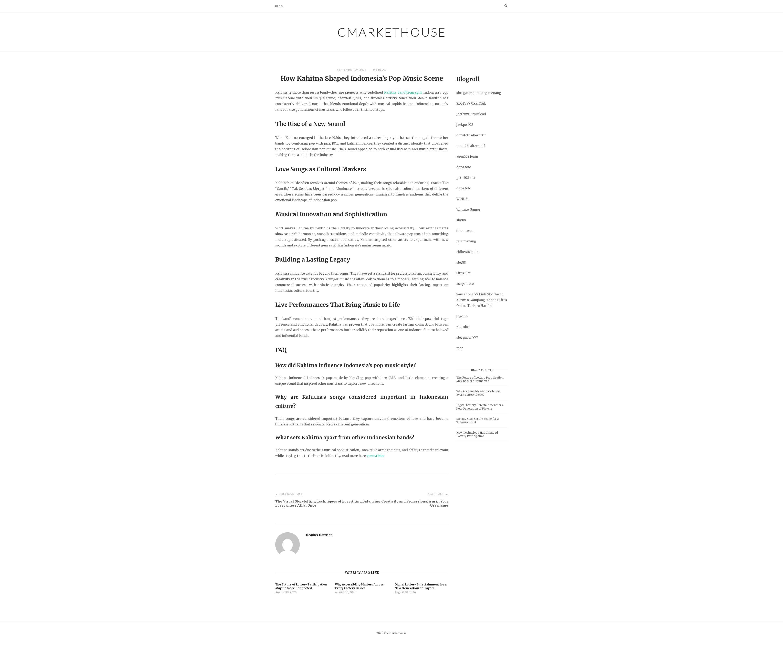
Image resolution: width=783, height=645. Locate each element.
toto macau (464, 231)
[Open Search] (506, 6)
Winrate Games (468, 209)
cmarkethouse (391, 32)
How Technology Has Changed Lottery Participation (477, 434)
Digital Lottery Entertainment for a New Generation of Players (480, 406)
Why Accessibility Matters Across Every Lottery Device (478, 393)
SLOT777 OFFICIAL (471, 103)
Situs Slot (463, 273)
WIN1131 (462, 199)
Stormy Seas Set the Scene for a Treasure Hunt (477, 420)
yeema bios (375, 456)
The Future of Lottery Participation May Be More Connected (479, 379)
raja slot (462, 327)
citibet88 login (467, 252)
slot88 (461, 220)
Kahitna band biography (403, 92)
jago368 (462, 316)
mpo (459, 348)
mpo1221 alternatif (470, 146)
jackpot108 (464, 125)
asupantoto (465, 284)
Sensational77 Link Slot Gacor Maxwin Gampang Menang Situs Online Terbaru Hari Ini (481, 300)
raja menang (466, 241)
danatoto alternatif (471, 135)
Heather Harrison (319, 535)
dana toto (463, 167)
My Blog (379, 69)
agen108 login (467, 156)
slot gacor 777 (467, 337)
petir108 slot (466, 178)
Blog (279, 6)
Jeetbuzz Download (471, 114)
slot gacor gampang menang (478, 93)
